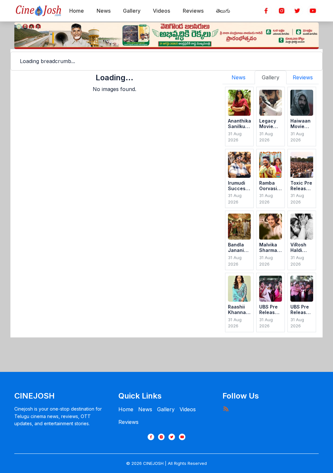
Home (125, 409)
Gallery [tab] (270, 77)
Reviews (128, 422)
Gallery (166, 409)
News (145, 409)
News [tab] (239, 77)
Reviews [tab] (303, 77)
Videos (188, 409)
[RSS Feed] (225, 408)
